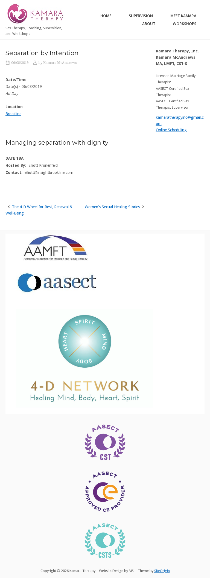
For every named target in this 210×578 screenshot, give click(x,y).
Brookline (13, 114)
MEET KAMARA (183, 15)
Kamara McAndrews (60, 63)
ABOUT (148, 23)
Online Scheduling (171, 130)
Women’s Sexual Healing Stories (112, 207)
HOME (105, 15)
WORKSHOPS (184, 23)
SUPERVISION (141, 15)
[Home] (35, 13)
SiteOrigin (162, 571)
